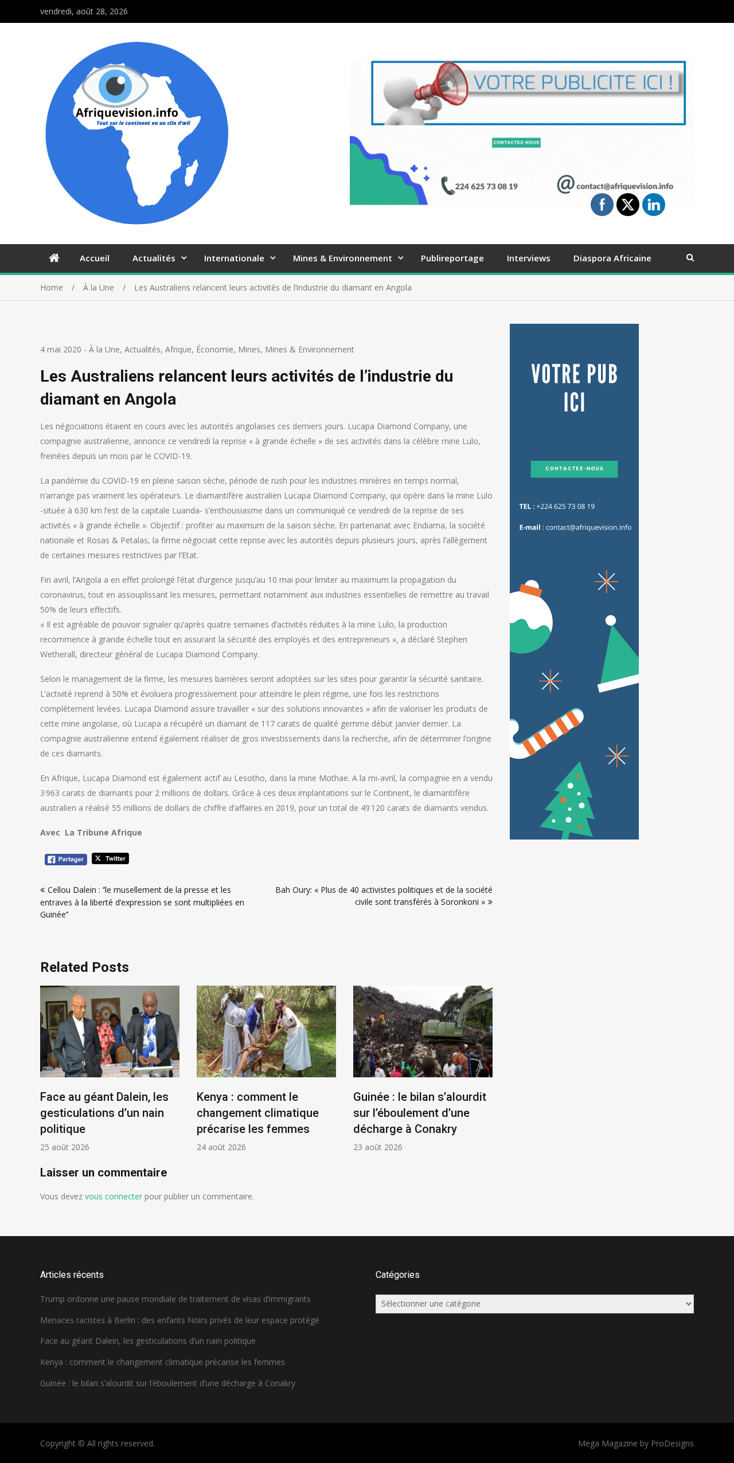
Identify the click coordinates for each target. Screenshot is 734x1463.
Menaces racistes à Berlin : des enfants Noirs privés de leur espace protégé (179, 1320)
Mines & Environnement (342, 258)
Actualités (153, 258)
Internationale (234, 258)
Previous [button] (47, 1075)
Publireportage (452, 258)
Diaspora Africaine (612, 258)
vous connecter (113, 1196)
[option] (110, 1069)
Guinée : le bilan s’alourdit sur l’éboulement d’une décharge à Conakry (419, 1113)
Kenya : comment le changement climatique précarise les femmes (258, 1113)
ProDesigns (672, 1443)
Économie (214, 349)
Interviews (528, 258)
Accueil (95, 258)
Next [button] (485, 1075)
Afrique (178, 349)
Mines (249, 349)
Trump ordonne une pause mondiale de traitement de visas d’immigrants (175, 1298)
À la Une (104, 349)
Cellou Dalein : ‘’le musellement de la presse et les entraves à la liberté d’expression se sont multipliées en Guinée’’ (142, 902)
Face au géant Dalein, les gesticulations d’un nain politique (104, 1113)
